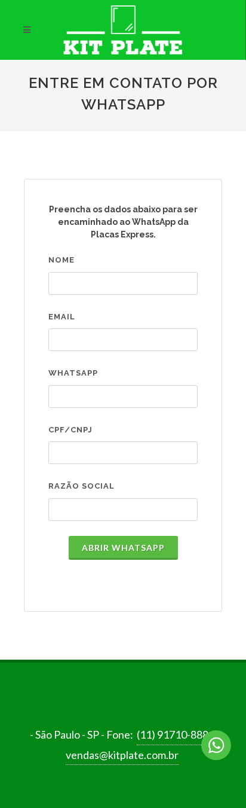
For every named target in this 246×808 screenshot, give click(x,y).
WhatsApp (73, 372)
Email (61, 316)
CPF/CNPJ (70, 429)
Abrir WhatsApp (123, 547)
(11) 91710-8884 (175, 734)
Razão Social (81, 485)
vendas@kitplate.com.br (122, 754)
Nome (61, 259)
